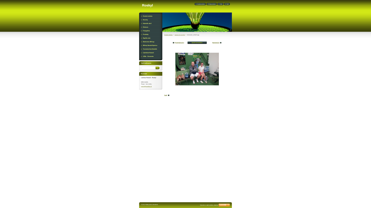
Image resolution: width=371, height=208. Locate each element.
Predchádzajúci (179, 42)
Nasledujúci (215, 42)
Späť (165, 95)
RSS (221, 4)
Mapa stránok (212, 4)
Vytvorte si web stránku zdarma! (209, 205)
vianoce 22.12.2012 (180, 35)
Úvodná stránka (168, 35)
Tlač (228, 4)
